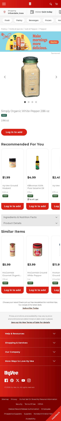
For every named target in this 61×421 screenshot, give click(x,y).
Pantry (19, 20)
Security (19, 404)
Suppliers (27, 414)
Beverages (33, 20)
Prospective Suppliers (13, 414)
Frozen (48, 20)
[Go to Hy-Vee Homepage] (30, 4)
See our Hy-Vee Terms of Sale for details (30, 322)
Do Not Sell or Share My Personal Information (38, 399)
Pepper (43, 29)
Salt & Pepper (31, 29)
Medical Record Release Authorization (24, 409)
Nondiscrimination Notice (44, 414)
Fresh (7, 20)
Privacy (14, 399)
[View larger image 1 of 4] (31, 77)
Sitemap (5, 399)
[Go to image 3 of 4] (32, 102)
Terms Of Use (30, 404)
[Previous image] (5, 77)
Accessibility (30, 419)
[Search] (51, 4)
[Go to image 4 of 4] (36, 102)
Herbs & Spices (16, 29)
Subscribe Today (31, 308)
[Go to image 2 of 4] (28, 102)
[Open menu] (4, 3)
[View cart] (56, 4)
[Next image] (56, 77)
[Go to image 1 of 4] (25, 102)
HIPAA (40, 404)
